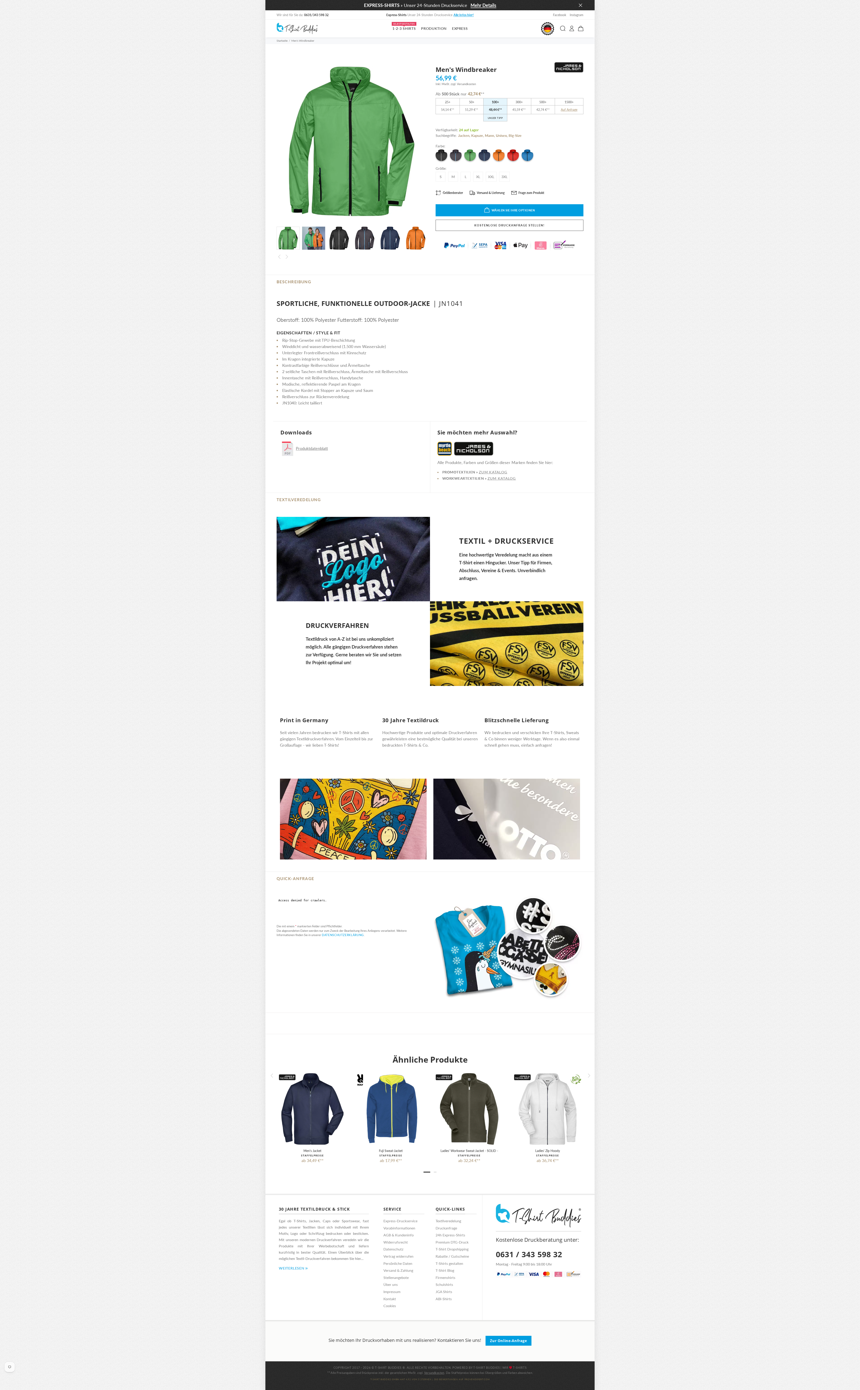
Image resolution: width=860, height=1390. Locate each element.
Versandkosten (434, 1373)
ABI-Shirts (444, 1299)
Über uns (390, 1284)
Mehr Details (483, 5)
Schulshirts (444, 1284)
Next (287, 257)
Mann (489, 135)
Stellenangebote (396, 1277)
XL (478, 176)
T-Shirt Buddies (486, 1367)
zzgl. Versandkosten (463, 84)
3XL (504, 176)
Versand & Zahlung (398, 1270)
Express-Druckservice (400, 1221)
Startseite (282, 40)
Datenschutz (393, 1249)
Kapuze (477, 135)
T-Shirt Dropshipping (452, 1249)
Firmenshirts (445, 1277)
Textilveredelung (448, 1221)
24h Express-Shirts (450, 1235)
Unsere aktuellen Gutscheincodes (430, 15)
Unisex (501, 135)
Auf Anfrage (569, 110)
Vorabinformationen (399, 1228)
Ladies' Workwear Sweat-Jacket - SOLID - (469, 1151)
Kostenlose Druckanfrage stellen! (509, 225)
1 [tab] (427, 1172)
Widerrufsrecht (395, 1242)
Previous (279, 257)
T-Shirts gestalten (449, 1263)
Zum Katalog (493, 472)
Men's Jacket (312, 1151)
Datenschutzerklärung (343, 935)
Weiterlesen (291, 1268)
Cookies (389, 1306)
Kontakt (389, 1299)
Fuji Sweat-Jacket (391, 1151)
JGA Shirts (444, 1291)
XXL (491, 176)
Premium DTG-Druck (452, 1242)
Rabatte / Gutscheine (452, 1256)
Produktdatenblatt (312, 448)
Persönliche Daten (397, 1263)
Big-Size (515, 135)
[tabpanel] (312, 1114)
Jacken (463, 135)
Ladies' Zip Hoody (547, 1151)
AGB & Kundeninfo (398, 1235)
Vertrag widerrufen (398, 1256)
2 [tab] (435, 1172)
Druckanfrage (446, 1228)
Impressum (391, 1291)
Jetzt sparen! (472, 15)
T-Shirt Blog (445, 1270)
